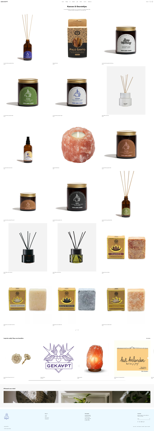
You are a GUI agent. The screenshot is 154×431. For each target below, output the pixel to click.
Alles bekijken (148, 338)
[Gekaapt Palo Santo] (77, 38)
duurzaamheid (47, 418)
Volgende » (78, 330)
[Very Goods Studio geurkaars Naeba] (28, 90)
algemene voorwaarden (147, 426)
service (46, 416)
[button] (6, 358)
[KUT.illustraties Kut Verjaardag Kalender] (132, 358)
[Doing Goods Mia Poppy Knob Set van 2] (22, 358)
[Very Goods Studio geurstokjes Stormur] (28, 38)
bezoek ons (89, 1)
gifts (77, 1)
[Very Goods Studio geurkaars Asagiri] (77, 90)
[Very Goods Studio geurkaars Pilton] (126, 143)
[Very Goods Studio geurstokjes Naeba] (126, 195)
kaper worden (134, 426)
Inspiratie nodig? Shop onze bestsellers (14, 338)
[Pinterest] (141, 421)
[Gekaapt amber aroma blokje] (126, 247)
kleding (67, 1)
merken (81, 1)
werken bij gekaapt (139, 426)
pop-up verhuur (47, 417)
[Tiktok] (143, 421)
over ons (85, 1)
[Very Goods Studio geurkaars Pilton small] (28, 195)
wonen (63, 1)
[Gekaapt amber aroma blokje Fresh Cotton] (28, 299)
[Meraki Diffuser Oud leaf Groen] (77, 247)
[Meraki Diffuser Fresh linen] (126, 90)
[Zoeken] (150, 2)
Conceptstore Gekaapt (8, 428)
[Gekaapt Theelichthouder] (77, 143)
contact (46, 415)
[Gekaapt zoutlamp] (95, 358)
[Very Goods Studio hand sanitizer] (28, 143)
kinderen (73, 1)
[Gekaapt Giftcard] (59, 358)
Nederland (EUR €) (6, 426)
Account (147, 1)
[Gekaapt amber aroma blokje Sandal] (126, 299)
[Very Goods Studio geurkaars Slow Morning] (126, 38)
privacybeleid (142, 426)
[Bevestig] (149, 418)
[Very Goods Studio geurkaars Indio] (77, 195)
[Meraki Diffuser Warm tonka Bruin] (28, 247)
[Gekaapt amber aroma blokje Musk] (77, 299)
